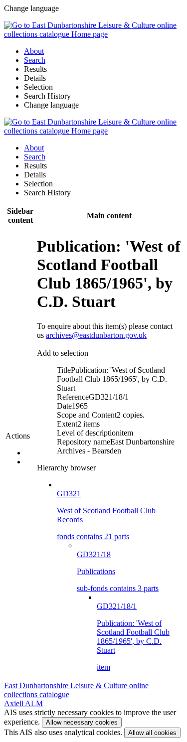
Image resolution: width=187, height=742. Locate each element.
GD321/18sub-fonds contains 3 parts (118, 571)
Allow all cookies (152, 733)
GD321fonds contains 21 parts (106, 515)
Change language (51, 105)
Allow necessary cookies (82, 722)
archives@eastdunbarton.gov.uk (96, 335)
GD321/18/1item (133, 636)
